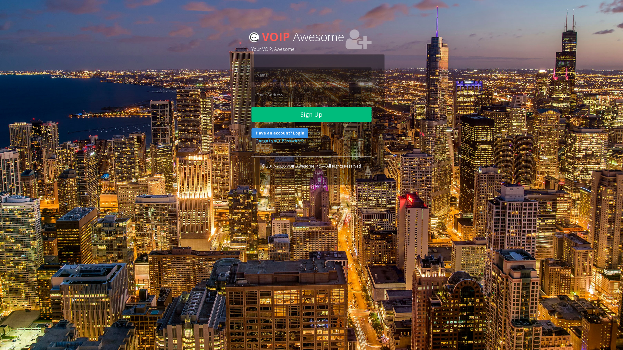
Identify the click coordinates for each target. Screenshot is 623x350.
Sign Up (311, 114)
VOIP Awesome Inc (304, 166)
